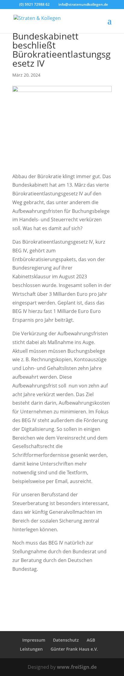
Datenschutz (66, 640)
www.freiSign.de (77, 667)
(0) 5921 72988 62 (34, 4)
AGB (91, 640)
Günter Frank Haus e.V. (74, 649)
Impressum (33, 640)
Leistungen (31, 649)
